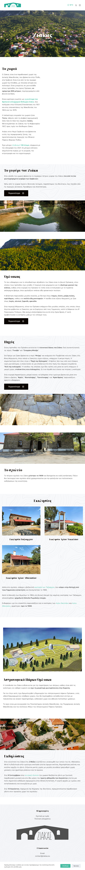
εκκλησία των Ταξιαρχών (44, 587)
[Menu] (80, 5)
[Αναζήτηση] (76, 5)
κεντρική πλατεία (32, 775)
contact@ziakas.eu (42, 856)
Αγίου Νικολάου (62, 603)
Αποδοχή (65, 866)
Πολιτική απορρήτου (43, 819)
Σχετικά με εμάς (42, 816)
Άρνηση (76, 866)
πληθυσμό (20, 145)
